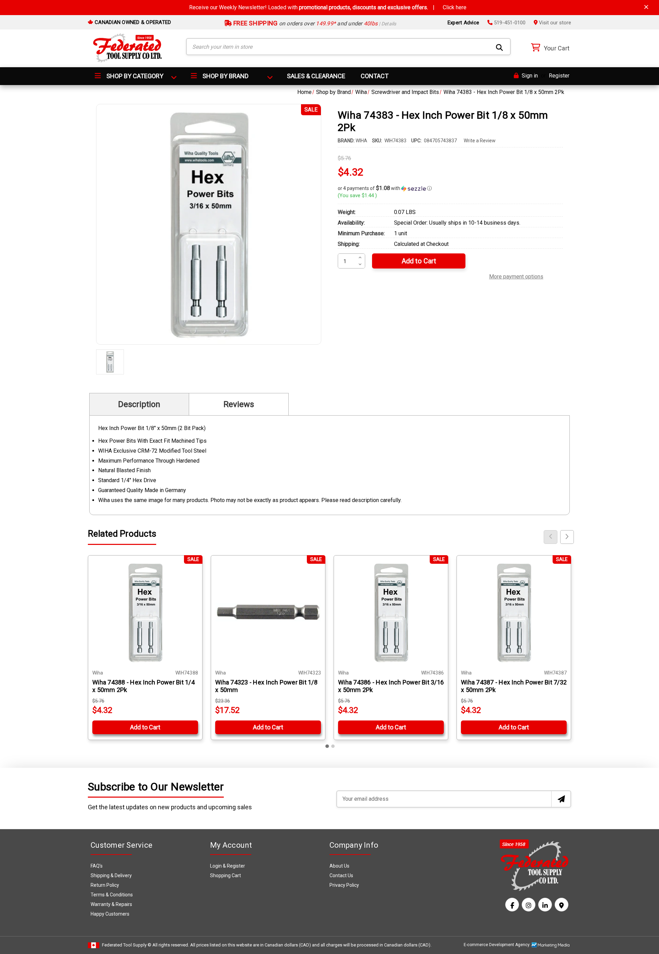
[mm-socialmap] (561, 904)
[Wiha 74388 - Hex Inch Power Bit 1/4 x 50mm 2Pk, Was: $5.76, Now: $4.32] (145, 612)
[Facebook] (512, 904)
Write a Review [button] (480, 140)
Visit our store (554, 23)
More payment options (516, 275)
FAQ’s (97, 866)
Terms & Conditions (112, 894)
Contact (375, 76)
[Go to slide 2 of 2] (333, 746)
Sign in (529, 75)
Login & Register (227, 866)
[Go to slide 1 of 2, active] (327, 746)
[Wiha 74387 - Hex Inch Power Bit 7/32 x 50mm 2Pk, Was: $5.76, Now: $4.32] (513, 612)
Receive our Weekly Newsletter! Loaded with (327, 7)
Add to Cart (145, 727)
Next (567, 537)
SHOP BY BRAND (224, 76)
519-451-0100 (509, 23)
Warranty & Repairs (111, 904)
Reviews (238, 404)
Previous (550, 537)
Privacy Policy (344, 885)
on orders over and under (314, 23)
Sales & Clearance (316, 76)
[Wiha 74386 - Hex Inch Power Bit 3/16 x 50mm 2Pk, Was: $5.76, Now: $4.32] (390, 612)
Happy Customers (110, 914)
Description (139, 404)
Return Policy (105, 885)
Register (559, 75)
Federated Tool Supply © (126, 944)
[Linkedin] (545, 904)
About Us (339, 866)
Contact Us (341, 875)
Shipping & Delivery (111, 875)
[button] (450, 188)
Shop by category (134, 76)
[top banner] (646, 7)
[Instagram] (528, 904)
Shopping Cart (225, 875)
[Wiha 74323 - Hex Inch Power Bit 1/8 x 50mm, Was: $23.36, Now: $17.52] (268, 612)
